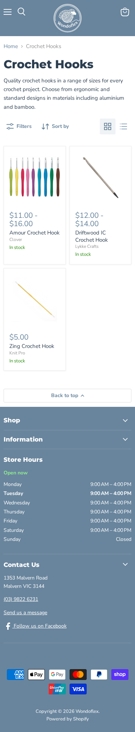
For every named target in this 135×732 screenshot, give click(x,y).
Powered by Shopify (67, 719)
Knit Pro (17, 353)
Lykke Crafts (87, 246)
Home (11, 46)
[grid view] (108, 126)
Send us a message (25, 612)
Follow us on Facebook (39, 626)
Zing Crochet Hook (31, 346)
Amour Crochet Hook (34, 232)
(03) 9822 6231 (21, 599)
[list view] (123, 126)
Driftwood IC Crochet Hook (91, 236)
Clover (15, 239)
